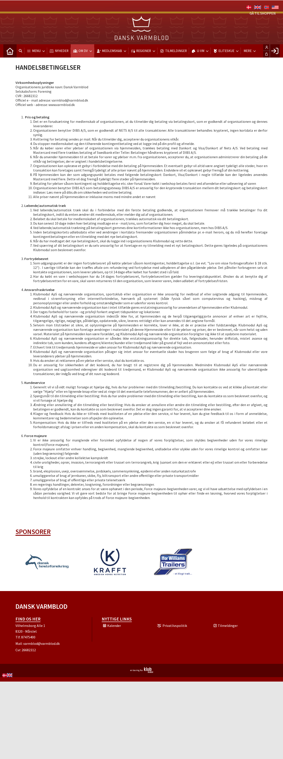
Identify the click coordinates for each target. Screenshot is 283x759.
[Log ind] (275, 51)
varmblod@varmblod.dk (41, 643)
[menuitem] (10, 51)
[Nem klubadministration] (141, 671)
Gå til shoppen (263, 13)
